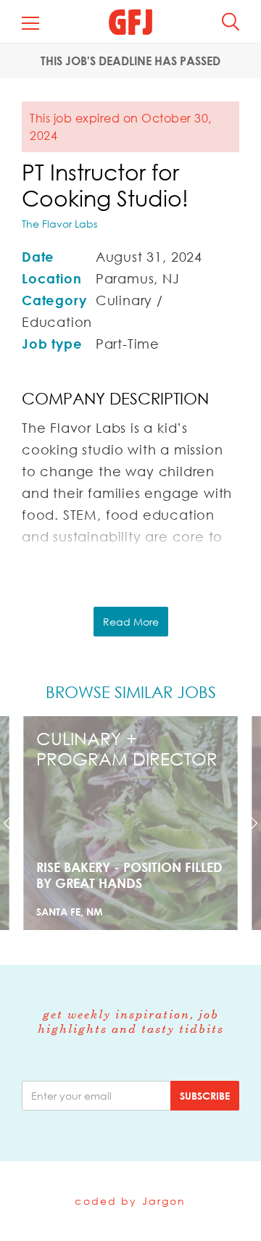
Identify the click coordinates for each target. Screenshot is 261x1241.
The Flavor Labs (59, 223)
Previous (19, 823)
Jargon (164, 1201)
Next (241, 823)
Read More (131, 621)
